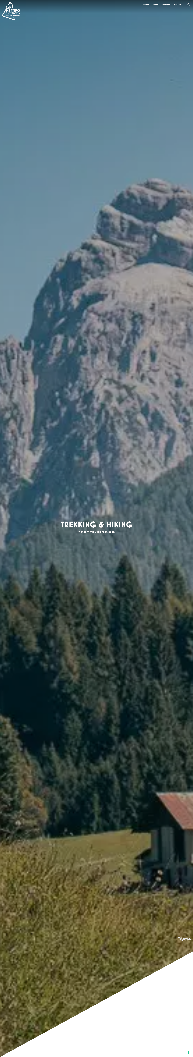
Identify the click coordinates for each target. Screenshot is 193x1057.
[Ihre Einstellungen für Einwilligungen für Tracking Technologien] (188, 1052)
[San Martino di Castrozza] (11, 11)
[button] (188, 4)
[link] (146, 4)
